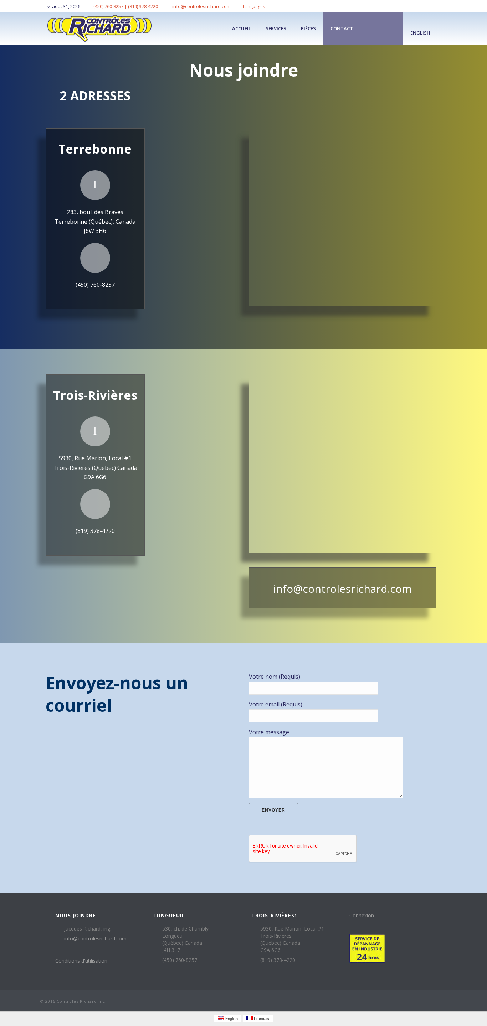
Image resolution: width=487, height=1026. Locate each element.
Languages (254, 7)
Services (276, 28)
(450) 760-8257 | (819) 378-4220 (125, 6)
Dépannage (382, 28)
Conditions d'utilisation (81, 960)
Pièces (308, 28)
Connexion (361, 915)
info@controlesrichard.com (201, 6)
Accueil (241, 28)
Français (261, 1018)
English (420, 33)
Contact (341, 28)
